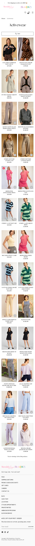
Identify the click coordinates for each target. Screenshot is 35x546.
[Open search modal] (25, 12)
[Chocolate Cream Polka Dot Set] (26, 49)
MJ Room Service (7, 513)
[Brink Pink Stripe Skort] (26, 241)
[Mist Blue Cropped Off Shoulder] (9, 402)
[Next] (30, 3)
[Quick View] (15, 59)
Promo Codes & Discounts (10, 482)
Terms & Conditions (12, 539)
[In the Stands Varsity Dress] (9, 81)
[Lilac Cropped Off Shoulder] (26, 370)
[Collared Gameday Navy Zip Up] (9, 49)
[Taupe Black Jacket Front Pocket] (26, 81)
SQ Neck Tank (25, 319)
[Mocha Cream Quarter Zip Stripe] (26, 434)
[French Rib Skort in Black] (9, 338)
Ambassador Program (9, 510)
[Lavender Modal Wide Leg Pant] (9, 434)
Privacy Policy (4, 539)
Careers (4, 488)
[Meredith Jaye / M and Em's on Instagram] (5, 532)
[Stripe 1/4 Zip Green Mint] (26, 209)
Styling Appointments (9, 505)
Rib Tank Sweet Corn (9, 255)
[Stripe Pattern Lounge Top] (9, 145)
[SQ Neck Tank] (26, 306)
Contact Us (5, 491)
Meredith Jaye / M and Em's (14, 538)
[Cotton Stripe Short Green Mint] (26, 274)
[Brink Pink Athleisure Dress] (9, 177)
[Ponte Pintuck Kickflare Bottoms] (9, 370)
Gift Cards (5, 485)
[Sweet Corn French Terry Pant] (9, 306)
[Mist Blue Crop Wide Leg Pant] (26, 402)
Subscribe (31, 526)
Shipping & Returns (7, 480)
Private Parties (6, 507)
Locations (5, 502)
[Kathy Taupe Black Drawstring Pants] (9, 113)
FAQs (3, 477)
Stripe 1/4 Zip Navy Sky (9, 223)
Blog (3, 496)
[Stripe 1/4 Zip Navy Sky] (9, 209)
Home (3, 18)
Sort (19, 33)
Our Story (5, 499)
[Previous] (4, 3)
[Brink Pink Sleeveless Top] (26, 177)
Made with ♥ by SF (20, 539)
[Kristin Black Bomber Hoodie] (26, 113)
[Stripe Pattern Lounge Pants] (26, 145)
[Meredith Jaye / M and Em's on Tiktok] (8, 532)
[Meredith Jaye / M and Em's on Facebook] (3, 532)
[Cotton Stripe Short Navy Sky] (9, 274)
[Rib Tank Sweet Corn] (9, 241)
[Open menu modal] (32, 12)
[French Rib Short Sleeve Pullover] (26, 338)
